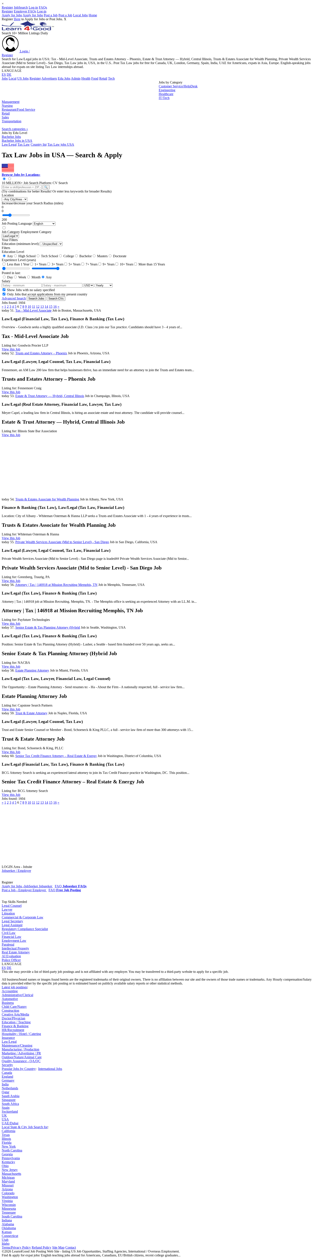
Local (12, 78)
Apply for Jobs (12, 15)
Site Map (58, 1247)
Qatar (5, 1092)
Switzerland (10, 1111)
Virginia (7, 1201)
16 (55, 306)
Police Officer (11, 960)
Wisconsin (9, 1205)
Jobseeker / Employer (16, 870)
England (7, 1076)
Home (93, 15)
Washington (10, 1197)
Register (7, 7)
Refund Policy (41, 1247)
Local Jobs (80, 15)
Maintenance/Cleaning (17, 1045)
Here (17, 19)
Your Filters (10, 240)
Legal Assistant (12, 925)
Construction (10, 1010)
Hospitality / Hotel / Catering (21, 1034)
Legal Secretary (12, 921)
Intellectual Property (15, 948)
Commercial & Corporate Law (22, 917)
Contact (70, 1247)
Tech (111, 78)
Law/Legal (9, 1041)
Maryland (8, 1181)
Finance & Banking (15, 1026)
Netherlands (10, 1088)
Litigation (8, 913)
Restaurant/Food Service (18, 109)
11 (33, 306)
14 (46, 306)
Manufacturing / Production (20, 1049)
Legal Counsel (12, 905)
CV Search (60, 183)
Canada (7, 1072)
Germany (8, 1080)
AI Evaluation (11, 956)
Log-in (33, 7)
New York (9, 1146)
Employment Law (14, 940)
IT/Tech (164, 98)
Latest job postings (14, 987)
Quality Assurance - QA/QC (21, 1061)
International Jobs (50, 1069)
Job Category (11, 232)
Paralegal (8, 944)
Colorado (8, 1193)
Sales (5, 117)
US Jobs (23, 78)
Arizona (7, 1189)
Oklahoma (9, 1228)
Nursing (7, 105)
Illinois (6, 1139)
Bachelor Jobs (11, 137)
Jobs (5, 78)
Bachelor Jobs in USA (17, 140)
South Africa (10, 1104)
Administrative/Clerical (17, 995)
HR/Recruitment (13, 1030)
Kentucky (8, 1162)
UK (4, 1115)
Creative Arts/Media (15, 1014)
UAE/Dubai (10, 1123)
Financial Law (11, 937)
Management (10, 102)
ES (4, 74)
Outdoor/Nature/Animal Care (22, 1057)
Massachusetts (11, 1173)
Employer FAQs (25, 11)
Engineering (167, 90)
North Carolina (12, 1150)
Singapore (9, 1100)
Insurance (8, 1038)
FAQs (43, 7)
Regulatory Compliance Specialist (25, 929)
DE (9, 74)
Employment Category (36, 232)
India (5, 1084)
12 (37, 306)
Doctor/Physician (13, 1018)
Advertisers (49, 78)
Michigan (8, 1177)
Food (94, 78)
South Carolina (12, 1216)
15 (50, 306)
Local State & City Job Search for (25, 1127)
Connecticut (10, 1236)
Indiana (7, 1220)
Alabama (8, 1224)
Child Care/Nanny (14, 1006)
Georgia (7, 1154)
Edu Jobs (64, 78)
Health (85, 78)
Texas (6, 1135)
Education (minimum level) (20, 244)
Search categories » (15, 129)
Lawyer (7, 909)
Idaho (5, 1243)
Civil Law (9, 933)
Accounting (10, 991)
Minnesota (9, 1208)
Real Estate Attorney (16, 952)
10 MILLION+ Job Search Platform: (27, 183)
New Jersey (10, 1170)
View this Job (11, 349)
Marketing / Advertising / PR (21, 1053)
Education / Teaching (16, 1022)
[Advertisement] (80, 90)
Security (7, 1065)
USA (5, 1119)
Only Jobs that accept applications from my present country (46, 294)
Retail (103, 78)
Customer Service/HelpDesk (178, 86)
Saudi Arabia (10, 1096)
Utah (5, 1240)
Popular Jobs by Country (19, 1069)
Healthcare (166, 94)
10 (29, 306)
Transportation (11, 121)
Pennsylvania (11, 1158)
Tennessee (9, 1212)
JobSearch (21, 7)
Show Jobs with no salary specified (30, 290)
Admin (75, 78)
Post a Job (51, 15)
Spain (5, 1107)
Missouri (8, 1185)
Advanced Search (14, 298)
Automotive (10, 999)
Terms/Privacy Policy (16, 1247)
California (8, 1131)
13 (42, 306)
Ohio (5, 1166)
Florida (6, 1142)
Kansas (7, 1232)
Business (8, 1003)
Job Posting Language (17, 223)
